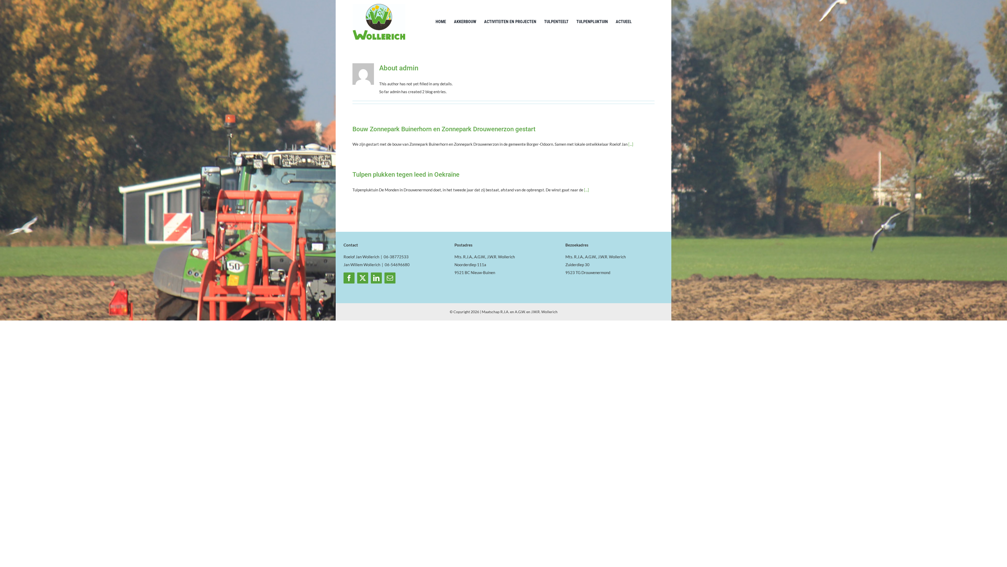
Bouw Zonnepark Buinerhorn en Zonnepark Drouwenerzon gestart (443, 129)
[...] (630, 144)
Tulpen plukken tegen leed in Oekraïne (405, 174)
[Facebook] (349, 278)
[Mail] (389, 278)
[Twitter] (362, 278)
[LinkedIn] (376, 278)
